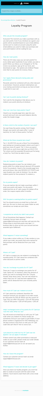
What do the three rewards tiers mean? (16, 140)
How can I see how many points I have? (16, 110)
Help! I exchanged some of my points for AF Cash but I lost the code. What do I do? (21, 311)
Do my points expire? (10, 182)
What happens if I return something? (15, 235)
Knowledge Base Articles (8, 20)
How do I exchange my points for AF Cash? (18, 268)
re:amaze (25, 390)
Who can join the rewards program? (15, 36)
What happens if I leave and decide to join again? (20, 367)
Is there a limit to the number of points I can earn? (20, 125)
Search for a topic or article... (11, 11)
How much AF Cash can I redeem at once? (17, 291)
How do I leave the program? (13, 354)
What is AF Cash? (9, 252)
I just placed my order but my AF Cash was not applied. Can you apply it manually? (19, 334)
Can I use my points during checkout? (15, 97)
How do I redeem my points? (13, 161)
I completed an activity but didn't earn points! (18, 214)
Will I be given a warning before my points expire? (20, 199)
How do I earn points (10, 57)
